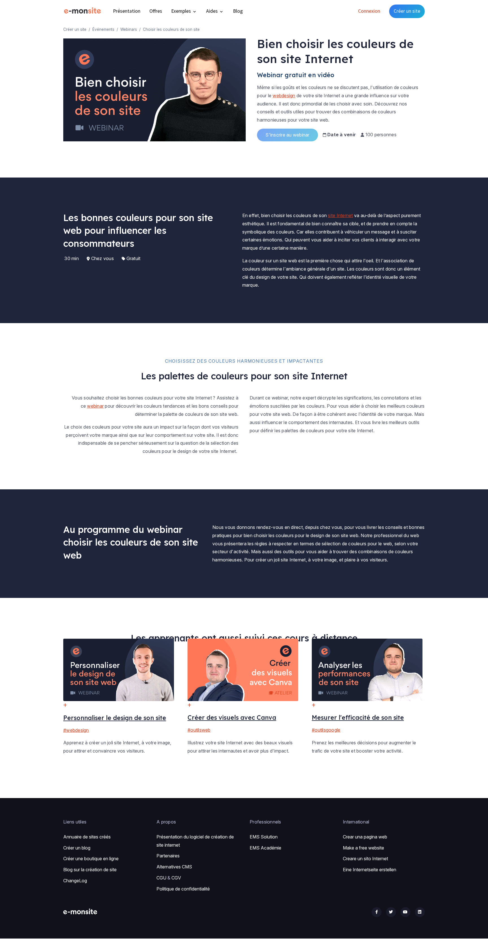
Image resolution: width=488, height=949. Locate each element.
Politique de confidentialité (183, 889)
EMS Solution (264, 837)
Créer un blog (76, 848)
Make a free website (363, 848)
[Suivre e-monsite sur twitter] (391, 912)
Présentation (126, 11)
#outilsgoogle (326, 730)
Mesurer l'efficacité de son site (358, 717)
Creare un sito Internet (365, 858)
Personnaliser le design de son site (114, 717)
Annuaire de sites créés (87, 837)
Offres (155, 11)
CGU (161, 878)
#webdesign (76, 730)
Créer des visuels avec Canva (232, 717)
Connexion (369, 11)
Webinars (128, 29)
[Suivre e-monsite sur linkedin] (420, 912)
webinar (95, 406)
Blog (238, 11)
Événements (103, 29)
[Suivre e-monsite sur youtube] (405, 912)
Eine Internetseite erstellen (369, 869)
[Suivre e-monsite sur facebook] (377, 912)
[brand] (83, 11)
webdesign (284, 95)
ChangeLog (75, 880)
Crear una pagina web (365, 837)
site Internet (340, 215)
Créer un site (407, 11)
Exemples (181, 11)
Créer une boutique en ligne (91, 858)
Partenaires (168, 856)
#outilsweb (199, 730)
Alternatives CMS (174, 867)
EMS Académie (265, 848)
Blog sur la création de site (90, 869)
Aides (212, 11)
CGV (176, 878)
